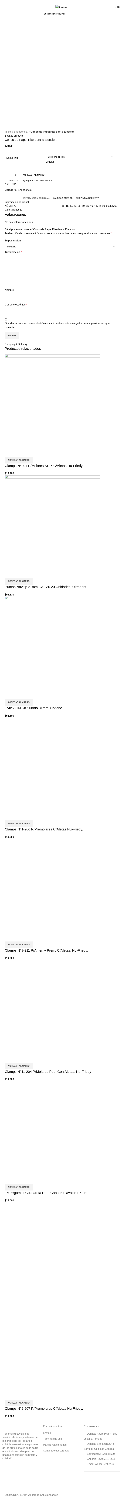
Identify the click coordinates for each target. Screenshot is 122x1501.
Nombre (10, 290)
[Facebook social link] (54, 2)
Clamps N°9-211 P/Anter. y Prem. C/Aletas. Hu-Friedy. (46, 950)
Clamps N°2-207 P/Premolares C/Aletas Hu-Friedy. (44, 1408)
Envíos (47, 1433)
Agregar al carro (33, 175)
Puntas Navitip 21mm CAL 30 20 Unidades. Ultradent (45, 587)
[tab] (36, 198)
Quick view (17, 453)
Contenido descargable (56, 1450)
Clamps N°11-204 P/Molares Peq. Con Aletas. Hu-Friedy (48, 1072)
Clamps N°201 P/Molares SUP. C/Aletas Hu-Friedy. (44, 466)
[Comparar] (9, 453)
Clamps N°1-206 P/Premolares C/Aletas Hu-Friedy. (44, 829)
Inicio (8, 131)
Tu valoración (13, 252)
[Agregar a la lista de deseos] (26, 453)
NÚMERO (12, 158)
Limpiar (50, 161)
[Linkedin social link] (65, 2)
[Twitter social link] (57, 2)
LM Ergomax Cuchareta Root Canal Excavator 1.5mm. (46, 1193)
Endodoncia (21, 131)
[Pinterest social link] (61, 2)
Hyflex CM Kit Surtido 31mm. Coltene (33, 708)
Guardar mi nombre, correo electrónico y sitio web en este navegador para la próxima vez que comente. (57, 325)
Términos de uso (52, 1438)
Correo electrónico (16, 304)
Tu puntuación (13, 240)
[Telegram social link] (68, 2)
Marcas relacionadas (55, 1444)
